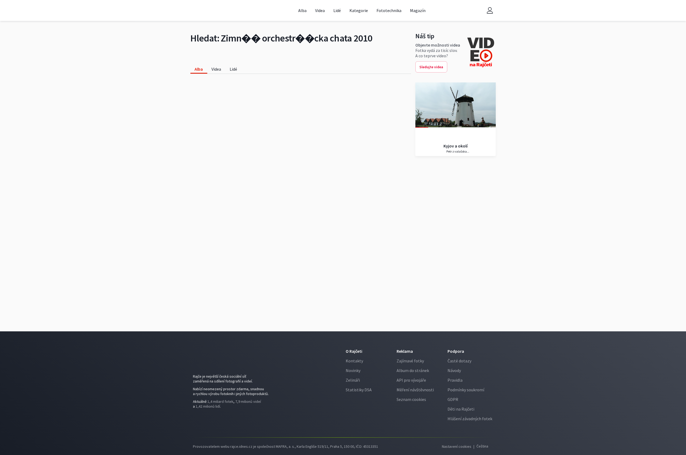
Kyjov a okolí (455, 146)
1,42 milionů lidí (208, 406)
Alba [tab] (199, 69)
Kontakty (354, 360)
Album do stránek (413, 370)
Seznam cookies (411, 399)
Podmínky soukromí (466, 389)
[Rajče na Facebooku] (197, 421)
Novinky (353, 370)
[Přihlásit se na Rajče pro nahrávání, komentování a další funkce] (490, 10)
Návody (454, 370)
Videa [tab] (216, 69)
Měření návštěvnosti (415, 389)
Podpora (456, 351)
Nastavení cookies (456, 446)
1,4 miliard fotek (220, 401)
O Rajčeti (354, 351)
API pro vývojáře (411, 380)
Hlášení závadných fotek (470, 418)
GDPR (453, 399)
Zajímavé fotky (410, 360)
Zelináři (353, 380)
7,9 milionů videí (248, 401)
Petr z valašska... (457, 151)
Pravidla (455, 380)
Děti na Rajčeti (461, 409)
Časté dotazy (459, 360)
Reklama (405, 351)
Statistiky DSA (359, 389)
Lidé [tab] (233, 69)
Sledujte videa (431, 67)
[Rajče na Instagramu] (205, 421)
